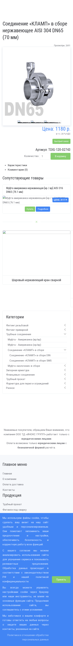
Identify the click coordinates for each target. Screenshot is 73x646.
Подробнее (43, 209)
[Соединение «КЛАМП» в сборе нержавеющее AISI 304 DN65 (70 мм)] (36, 84)
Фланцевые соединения (20, 374)
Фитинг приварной (17, 329)
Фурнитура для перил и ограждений (27, 383)
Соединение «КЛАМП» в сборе (26, 350)
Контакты (9, 489)
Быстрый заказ (61, 141)
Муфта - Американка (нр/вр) (24, 344)
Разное (10, 388)
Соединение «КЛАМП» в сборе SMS (31, 360)
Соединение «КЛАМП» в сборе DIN (30, 355)
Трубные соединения (18, 334)
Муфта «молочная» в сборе (24, 365)
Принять (61, 579)
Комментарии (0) (18, 169)
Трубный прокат (15, 379)
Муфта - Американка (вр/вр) (24, 339)
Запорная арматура (17, 370)
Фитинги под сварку (14, 509)
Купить (30, 209)
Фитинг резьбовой (17, 325)
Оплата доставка (13, 484)
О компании (9, 479)
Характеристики (17, 165)
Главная (7, 473)
